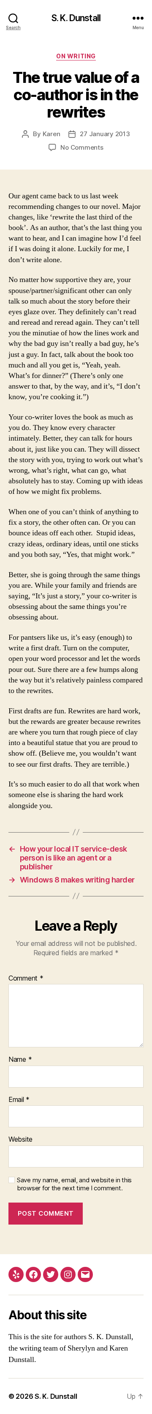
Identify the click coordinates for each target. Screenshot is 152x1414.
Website (20, 1139)
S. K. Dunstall (76, 18)
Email (19, 1100)
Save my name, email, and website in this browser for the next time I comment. (74, 1184)
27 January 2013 (105, 134)
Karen (51, 134)
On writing (75, 56)
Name (20, 1059)
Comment (25, 978)
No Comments (81, 147)
